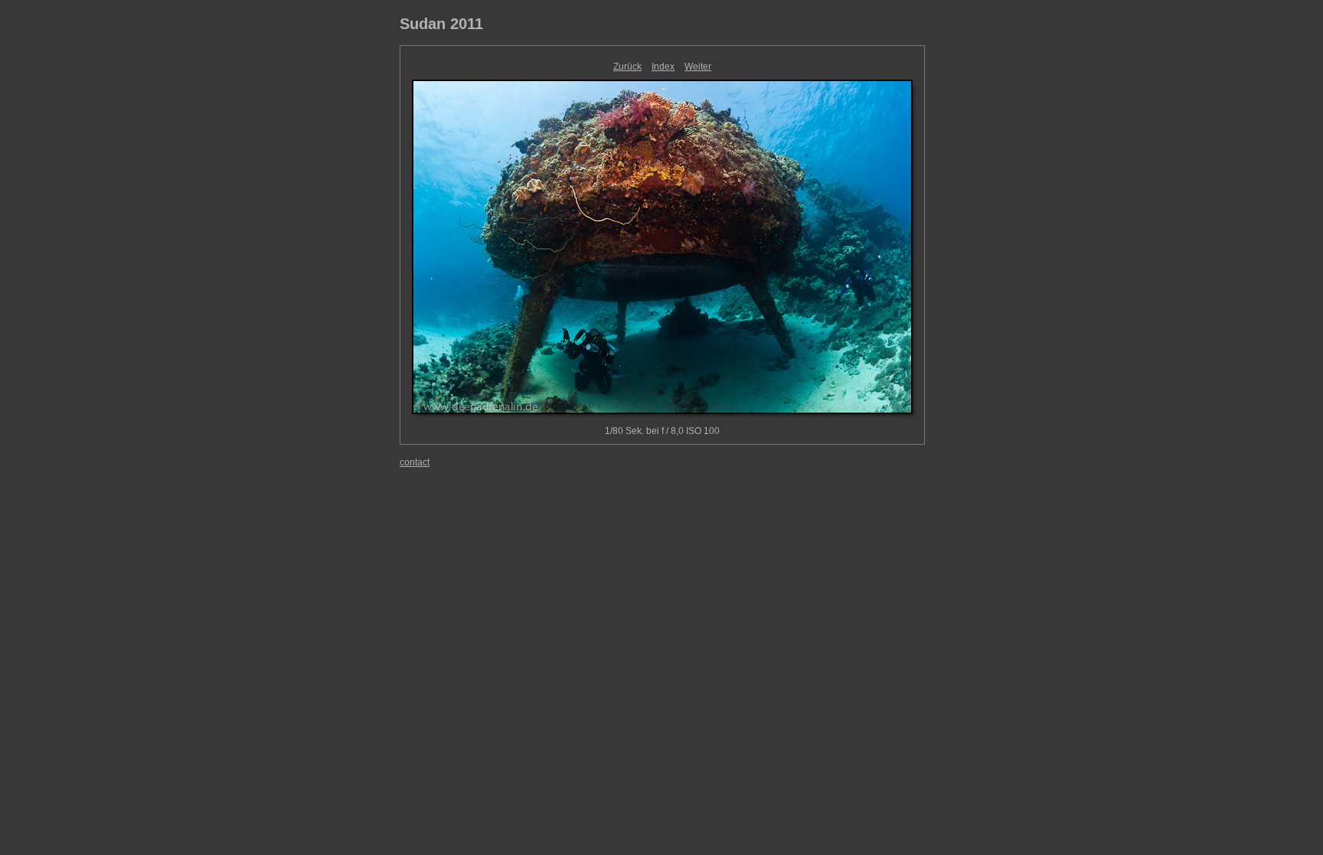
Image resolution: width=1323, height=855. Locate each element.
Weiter (697, 66)
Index (663, 66)
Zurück (627, 66)
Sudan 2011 (441, 23)
